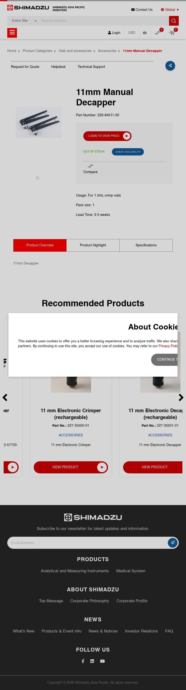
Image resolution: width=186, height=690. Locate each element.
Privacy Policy (169, 346)
